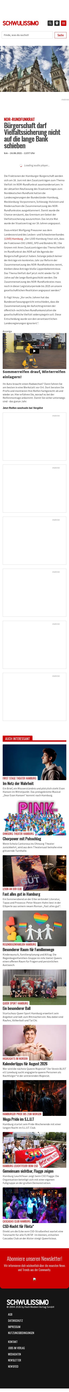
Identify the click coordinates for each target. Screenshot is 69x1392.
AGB (10, 1314)
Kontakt (13, 1342)
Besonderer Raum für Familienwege (28, 949)
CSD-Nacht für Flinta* (18, 1226)
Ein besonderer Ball (16, 1008)
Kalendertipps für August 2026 (25, 1063)
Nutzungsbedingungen (21, 1333)
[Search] (50, 23)
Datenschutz (15, 1321)
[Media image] (34, 762)
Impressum (14, 1327)
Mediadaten (14, 1354)
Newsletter (14, 1360)
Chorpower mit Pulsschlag (22, 838)
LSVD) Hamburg (14, 238)
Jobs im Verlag (16, 1348)
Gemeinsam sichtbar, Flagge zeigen (28, 1171)
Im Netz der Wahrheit (18, 783)
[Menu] (63, 23)
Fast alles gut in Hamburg (21, 894)
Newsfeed (13, 1366)
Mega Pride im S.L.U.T (18, 1119)
